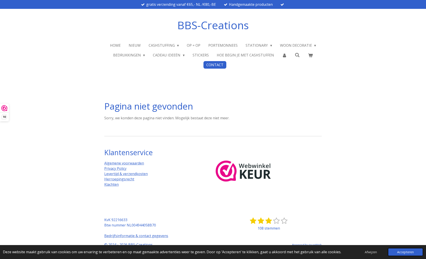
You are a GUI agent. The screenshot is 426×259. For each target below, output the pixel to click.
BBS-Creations (213, 25)
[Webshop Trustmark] (243, 171)
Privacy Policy (115, 168)
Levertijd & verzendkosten (126, 173)
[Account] (284, 55)
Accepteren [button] (405, 252)
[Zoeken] (297, 54)
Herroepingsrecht (119, 179)
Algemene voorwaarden (124, 163)
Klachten (111, 184)
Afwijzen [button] (371, 252)
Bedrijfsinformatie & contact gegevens (136, 235)
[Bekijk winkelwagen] (310, 55)
